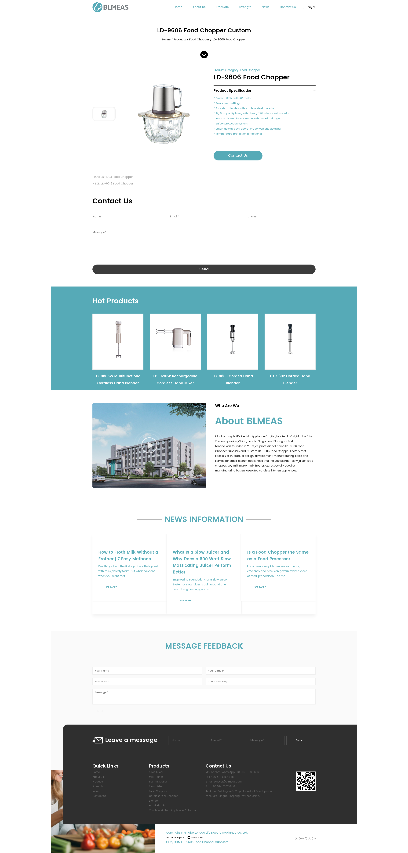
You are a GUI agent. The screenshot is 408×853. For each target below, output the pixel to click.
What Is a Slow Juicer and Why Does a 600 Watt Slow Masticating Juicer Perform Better (202, 562)
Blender (154, 801)
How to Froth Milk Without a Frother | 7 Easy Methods (128, 556)
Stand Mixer (156, 786)
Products (222, 7)
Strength (245, 7)
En (309, 7)
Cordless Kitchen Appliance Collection (173, 810)
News (266, 7)
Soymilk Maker (158, 782)
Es (314, 7)
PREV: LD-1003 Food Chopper (112, 177)
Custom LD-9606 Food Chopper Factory (273, 451)
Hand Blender (157, 805)
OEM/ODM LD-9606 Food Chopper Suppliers (197, 842)
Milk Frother (156, 777)
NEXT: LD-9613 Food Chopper (112, 183)
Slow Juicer (156, 772)
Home (178, 7)
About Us (199, 7)
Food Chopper (199, 39)
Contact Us (288, 7)
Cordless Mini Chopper (163, 796)
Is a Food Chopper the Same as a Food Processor (278, 556)
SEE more (228, 483)
